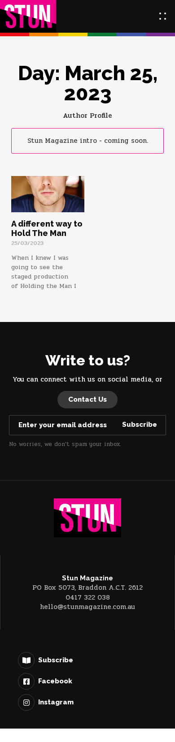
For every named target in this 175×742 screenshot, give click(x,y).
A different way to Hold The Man (47, 228)
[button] (162, 16)
